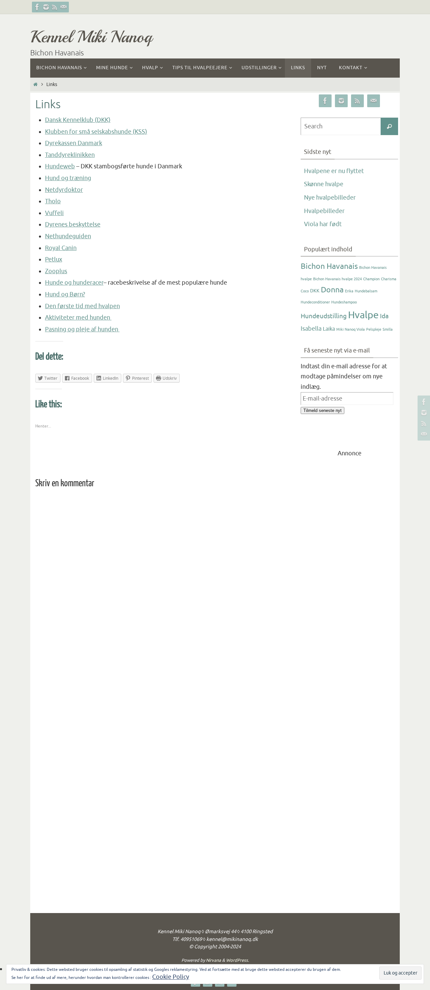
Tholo (53, 201)
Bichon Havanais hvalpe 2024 (337, 279)
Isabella (311, 328)
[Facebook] (37, 7)
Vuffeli (54, 213)
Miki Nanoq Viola (350, 329)
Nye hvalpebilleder (330, 197)
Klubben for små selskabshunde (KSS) (96, 131)
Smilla (388, 329)
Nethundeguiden (68, 236)
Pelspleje (373, 329)
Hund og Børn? (65, 294)
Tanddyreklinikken (70, 155)
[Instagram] (46, 7)
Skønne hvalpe (323, 184)
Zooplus (56, 271)
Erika (349, 291)
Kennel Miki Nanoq (91, 36)
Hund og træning (68, 178)
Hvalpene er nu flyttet (334, 171)
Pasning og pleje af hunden (82, 329)
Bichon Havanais (329, 266)
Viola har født (323, 224)
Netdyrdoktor (64, 190)
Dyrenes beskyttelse (72, 224)
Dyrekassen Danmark (73, 143)
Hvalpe (363, 315)
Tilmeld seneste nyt (322, 410)
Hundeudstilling (324, 316)
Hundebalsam (366, 291)
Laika (329, 329)
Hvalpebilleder (324, 211)
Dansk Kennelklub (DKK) (78, 120)
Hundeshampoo (344, 302)
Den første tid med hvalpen (82, 306)
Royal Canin (61, 248)
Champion (371, 279)
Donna (332, 290)
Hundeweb (60, 166)
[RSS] (54, 7)
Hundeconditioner (315, 302)
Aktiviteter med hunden (78, 317)
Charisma (388, 279)
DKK (314, 291)
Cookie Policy (170, 977)
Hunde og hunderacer (74, 282)
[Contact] (63, 7)
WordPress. (237, 960)
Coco (305, 291)
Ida (384, 316)
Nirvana (213, 960)
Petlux (53, 259)
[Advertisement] (349, 559)
